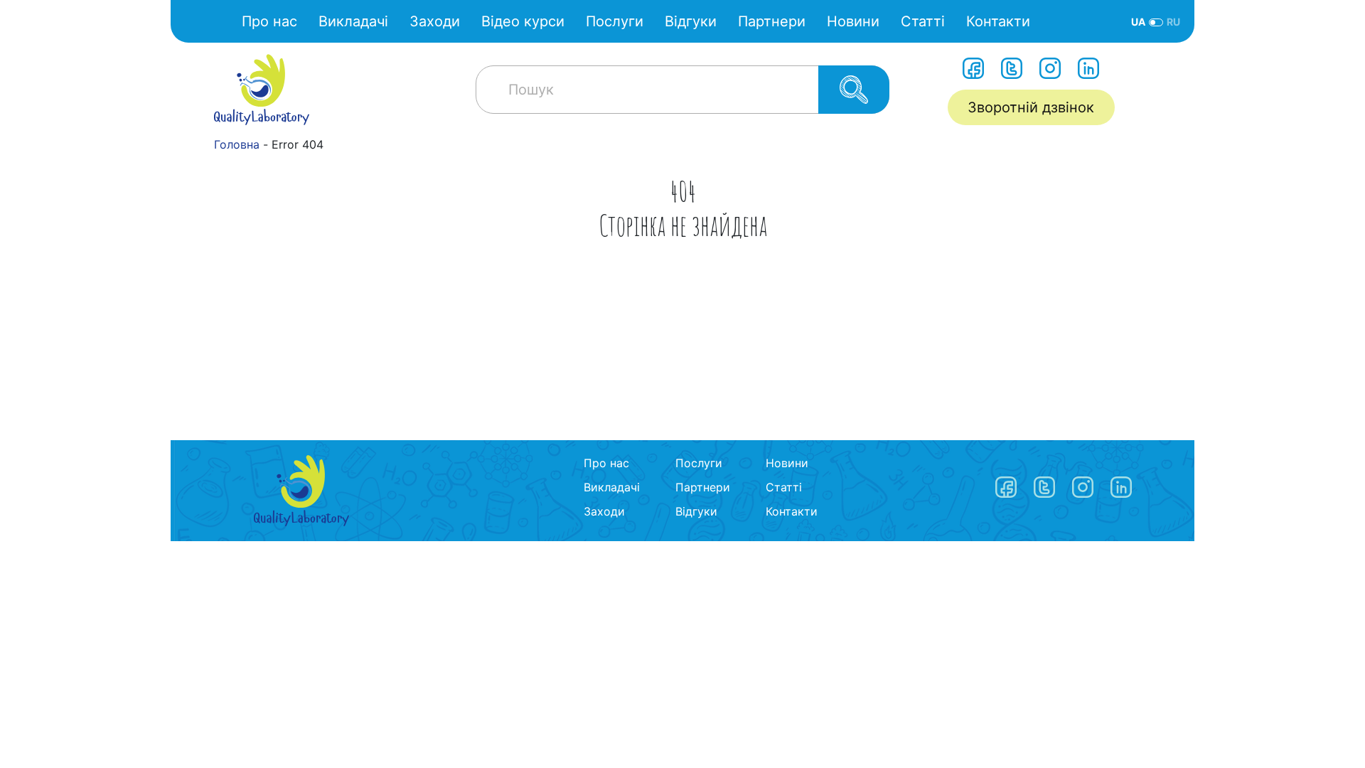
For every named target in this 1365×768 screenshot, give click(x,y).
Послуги (614, 21)
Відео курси (522, 21)
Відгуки (691, 21)
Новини (853, 21)
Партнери (771, 21)
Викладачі (353, 21)
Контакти (998, 21)
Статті (923, 21)
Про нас (269, 21)
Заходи (435, 21)
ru (1173, 22)
